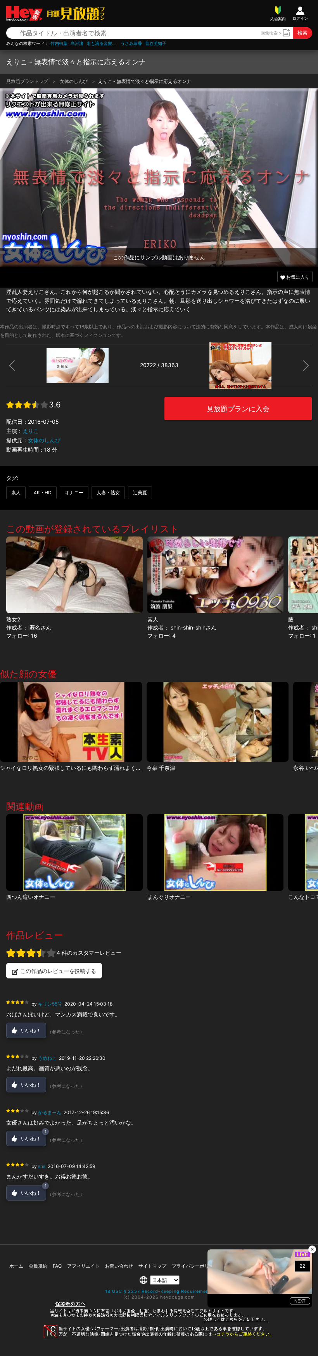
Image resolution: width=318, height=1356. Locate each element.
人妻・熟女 (108, 492)
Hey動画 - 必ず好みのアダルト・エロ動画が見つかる (24, 13)
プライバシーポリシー (195, 1266)
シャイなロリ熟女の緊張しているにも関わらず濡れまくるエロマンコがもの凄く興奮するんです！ (119, 767)
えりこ (30, 431)
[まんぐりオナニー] (215, 852)
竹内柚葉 (58, 43)
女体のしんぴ (74, 81)
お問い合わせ (119, 1266)
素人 (16, 492)
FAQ (57, 1266)
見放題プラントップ (27, 81)
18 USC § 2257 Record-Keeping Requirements (159, 1291)
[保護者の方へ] (159, 1321)
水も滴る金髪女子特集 (102, 43)
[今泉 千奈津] (218, 722)
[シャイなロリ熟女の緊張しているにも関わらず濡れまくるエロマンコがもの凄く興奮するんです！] (71, 722)
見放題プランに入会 (238, 409)
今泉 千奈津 (161, 767)
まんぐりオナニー (169, 897)
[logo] (74, 13)
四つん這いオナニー (30, 897)
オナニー (74, 492)
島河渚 (77, 43)
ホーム (16, 1266)
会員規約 (38, 1266)
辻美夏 (140, 492)
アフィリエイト (83, 1266)
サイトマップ (152, 1266)
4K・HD (43, 492)
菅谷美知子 (155, 43)
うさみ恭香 (131, 43)
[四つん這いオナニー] (74, 852)
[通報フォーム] (159, 1336)
